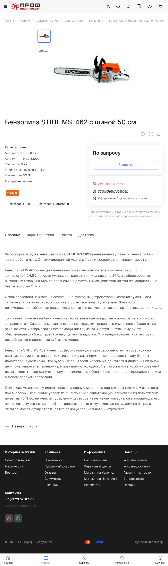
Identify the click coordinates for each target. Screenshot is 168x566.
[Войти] (128, 6)
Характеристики (40, 235)
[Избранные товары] (150, 6)
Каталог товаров (17, 460)
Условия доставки (137, 466)
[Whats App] (18, 518)
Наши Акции (14, 466)
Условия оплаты (135, 460)
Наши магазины (95, 460)
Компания (52, 452)
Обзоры (129, 485)
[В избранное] (143, 134)
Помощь (130, 452)
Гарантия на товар (137, 472)
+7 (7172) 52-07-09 (19, 499)
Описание (13, 235)
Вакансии (51, 485)
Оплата (66, 235)
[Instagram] (9, 518)
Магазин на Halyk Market (102, 479)
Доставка (86, 235)
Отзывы (50, 472)
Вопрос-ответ (134, 479)
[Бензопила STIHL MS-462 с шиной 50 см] (92, 70)
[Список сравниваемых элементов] (139, 6)
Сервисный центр (97, 466)
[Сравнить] (151, 134)
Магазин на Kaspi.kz (99, 472)
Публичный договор (59, 466)
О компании (53, 460)
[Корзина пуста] (160, 6)
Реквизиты (92, 485)
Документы (52, 479)
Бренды (11, 472)
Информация (94, 452)
